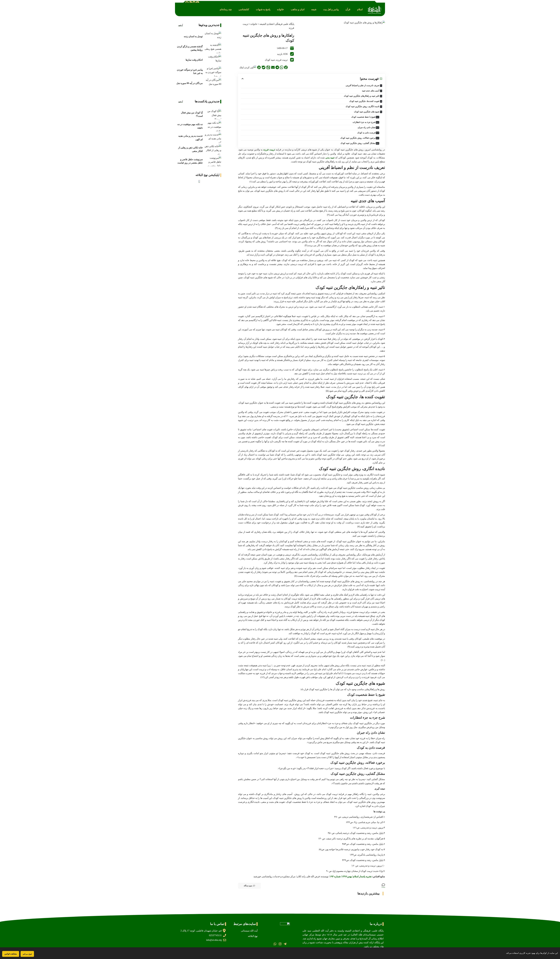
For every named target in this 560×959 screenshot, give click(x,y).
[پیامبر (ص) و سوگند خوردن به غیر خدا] (212, 71)
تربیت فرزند (282, 60)
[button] (360, 9)
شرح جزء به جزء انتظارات (364, 122)
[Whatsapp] (275, 944)
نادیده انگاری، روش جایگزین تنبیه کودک (362, 106)
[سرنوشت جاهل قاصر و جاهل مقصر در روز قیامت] (212, 161)
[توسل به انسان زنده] (212, 36)
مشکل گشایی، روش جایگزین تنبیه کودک (358, 143)
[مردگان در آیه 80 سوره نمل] (212, 83)
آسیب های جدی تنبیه (370, 91)
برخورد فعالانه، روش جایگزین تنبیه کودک (357, 138)
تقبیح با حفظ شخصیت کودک (363, 117)
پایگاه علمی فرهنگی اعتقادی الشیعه (277, 24)
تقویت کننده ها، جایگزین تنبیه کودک (364, 101)
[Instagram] (280, 944)
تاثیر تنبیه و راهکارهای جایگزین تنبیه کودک (361, 96)
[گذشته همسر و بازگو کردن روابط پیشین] (212, 48)
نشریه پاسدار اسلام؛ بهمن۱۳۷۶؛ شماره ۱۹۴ (351, 876)
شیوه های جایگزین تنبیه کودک (366, 112)
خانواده (254, 24)
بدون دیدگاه (248, 886)
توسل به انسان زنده (193, 36)
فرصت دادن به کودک (366, 133)
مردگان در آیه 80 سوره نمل (189, 83)
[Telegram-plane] (285, 944)
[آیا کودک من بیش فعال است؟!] (212, 114)
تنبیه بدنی (329, 157)
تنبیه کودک (270, 60)
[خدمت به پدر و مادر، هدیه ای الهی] (212, 138)
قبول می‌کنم (27, 954)
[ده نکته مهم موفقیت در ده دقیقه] (212, 126)
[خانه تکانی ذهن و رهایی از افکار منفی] (212, 149)
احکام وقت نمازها (194, 60)
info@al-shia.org (214, 940)
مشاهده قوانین (10, 954)
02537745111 (215, 935)
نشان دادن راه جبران (366, 127)
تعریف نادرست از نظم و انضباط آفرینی (362, 85)
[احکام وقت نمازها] (212, 60)
